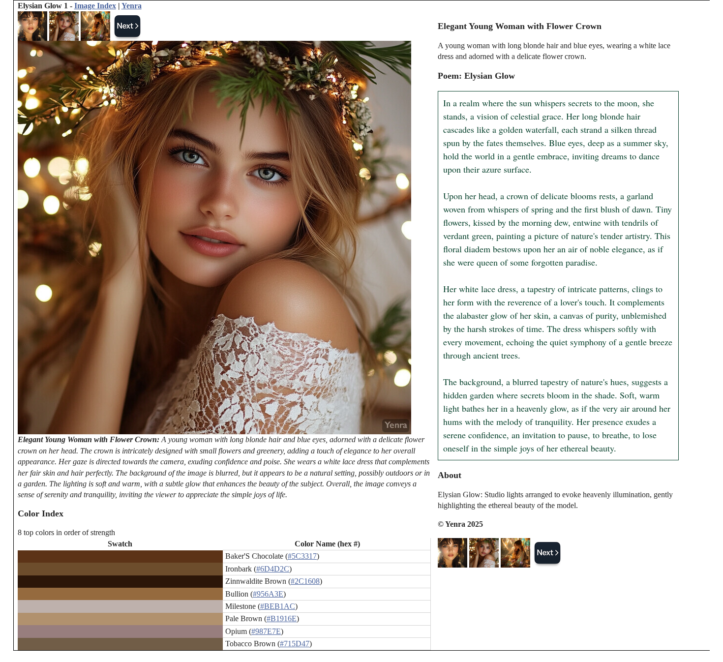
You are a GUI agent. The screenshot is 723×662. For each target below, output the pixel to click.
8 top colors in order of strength (66, 532)
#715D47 (294, 643)
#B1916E (282, 618)
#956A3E (268, 594)
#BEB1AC (277, 606)
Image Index (95, 5)
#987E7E (266, 631)
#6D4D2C (272, 569)
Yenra (131, 5)
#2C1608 (305, 581)
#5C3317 (302, 556)
